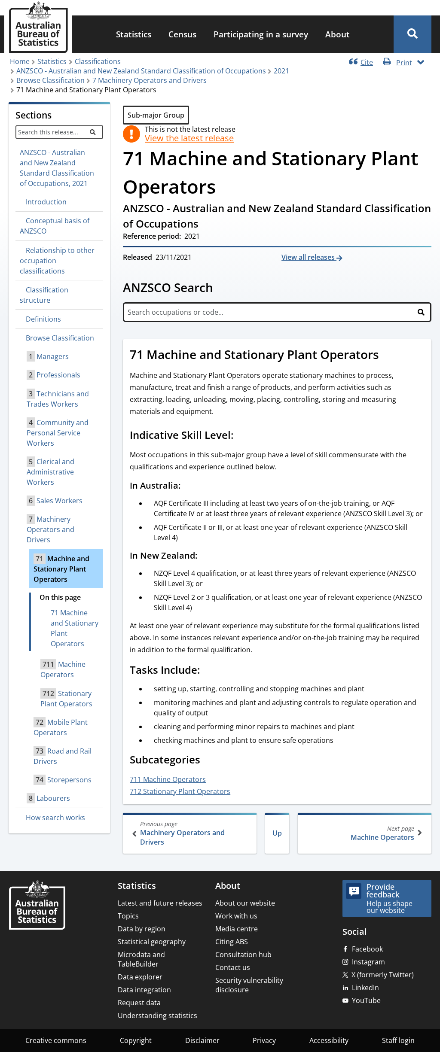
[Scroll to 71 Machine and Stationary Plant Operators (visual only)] (388, 356)
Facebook (367, 949)
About (337, 34)
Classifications (98, 61)
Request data (139, 1002)
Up (277, 833)
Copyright (136, 1040)
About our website (245, 903)
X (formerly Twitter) (382, 974)
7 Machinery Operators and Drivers (149, 80)
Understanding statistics (157, 1015)
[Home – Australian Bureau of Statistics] (37, 906)
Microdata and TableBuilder (141, 959)
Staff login (398, 1040)
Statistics (133, 34)
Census (182, 34)
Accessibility (328, 1040)
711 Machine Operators (168, 779)
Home (20, 61)
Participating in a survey (261, 34)
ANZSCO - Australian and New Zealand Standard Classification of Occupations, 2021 (57, 168)
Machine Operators (382, 833)
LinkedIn (365, 987)
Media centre (236, 928)
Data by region (141, 928)
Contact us (232, 967)
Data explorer (140, 977)
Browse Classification (50, 80)
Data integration (144, 989)
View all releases (308, 257)
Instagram (368, 962)
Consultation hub (243, 954)
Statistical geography (152, 941)
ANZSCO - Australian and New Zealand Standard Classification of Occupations (141, 71)
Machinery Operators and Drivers (182, 833)
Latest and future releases (160, 903)
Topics (128, 916)
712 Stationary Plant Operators (180, 791)
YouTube (366, 1000)
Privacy (264, 1040)
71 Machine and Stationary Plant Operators (74, 628)
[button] (412, 34)
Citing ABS (231, 941)
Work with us (236, 916)
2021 (281, 71)
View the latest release (189, 138)
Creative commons (55, 1040)
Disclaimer (202, 1040)
